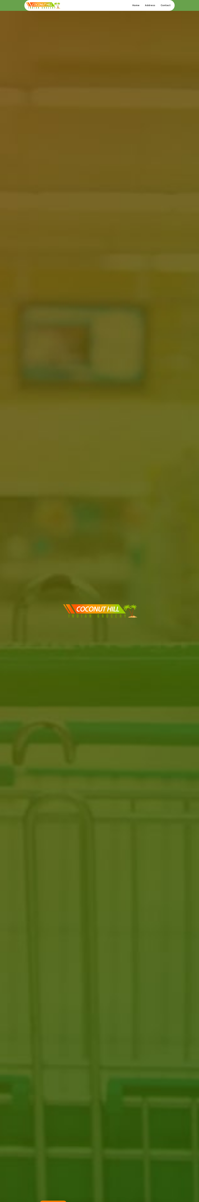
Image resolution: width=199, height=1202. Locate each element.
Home (136, 5)
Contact (166, 5)
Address (150, 5)
